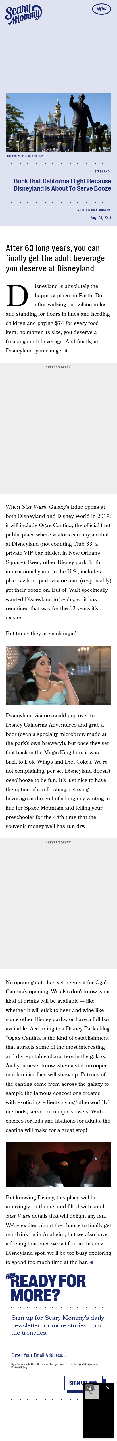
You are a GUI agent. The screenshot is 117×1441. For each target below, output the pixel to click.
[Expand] (89, 1387)
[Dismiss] (107, 1387)
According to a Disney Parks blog (69, 1029)
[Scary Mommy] (23, 14)
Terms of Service (83, 1364)
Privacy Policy (19, 1367)
